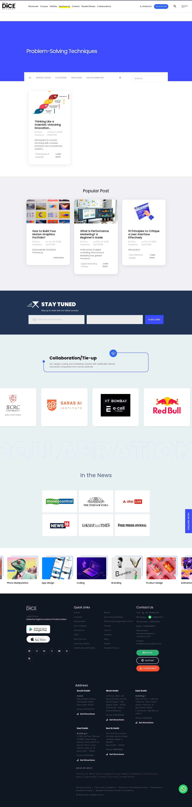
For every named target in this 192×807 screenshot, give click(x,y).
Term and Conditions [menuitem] (104, 787)
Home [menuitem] (77, 612)
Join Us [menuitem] (107, 630)
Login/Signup (147, 668)
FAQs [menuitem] (76, 634)
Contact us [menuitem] (79, 630)
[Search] (162, 78)
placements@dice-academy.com (146, 635)
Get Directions (87, 714)
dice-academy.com (94, 794)
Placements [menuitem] (79, 621)
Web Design (76, 77)
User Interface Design (136, 256)
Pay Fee (148, 652)
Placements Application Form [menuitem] (118, 621)
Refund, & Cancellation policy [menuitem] (133, 787)
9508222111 (157, 617)
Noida (99, 773)
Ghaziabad (135, 773)
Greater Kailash (127, 776)
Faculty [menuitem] (107, 625)
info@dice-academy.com (149, 643)
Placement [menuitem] (33, 15)
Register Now (161, 15)
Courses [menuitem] (44, 15)
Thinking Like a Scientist (42, 155)
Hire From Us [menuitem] (64, 15)
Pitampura (81, 773)
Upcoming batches (140, 4)
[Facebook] (29, 651)
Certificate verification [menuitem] (84, 647)
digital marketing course (89, 265)
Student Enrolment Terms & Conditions (115, 790)
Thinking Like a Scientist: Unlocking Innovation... (48, 125)
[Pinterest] (29, 659)
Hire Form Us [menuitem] (80, 639)
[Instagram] (37, 651)
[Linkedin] (67, 651)
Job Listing (86, 4)
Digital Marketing (95, 77)
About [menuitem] (107, 612)
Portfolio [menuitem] (53, 15)
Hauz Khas (113, 776)
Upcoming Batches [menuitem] (113, 617)
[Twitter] (52, 651)
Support (147, 660)
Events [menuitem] (107, 643)
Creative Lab (120, 4)
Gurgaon (108, 773)
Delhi (145, 773)
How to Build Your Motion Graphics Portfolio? (44, 234)
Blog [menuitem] (106, 639)
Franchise (103, 4)
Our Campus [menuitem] (80, 625)
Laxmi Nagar (121, 773)
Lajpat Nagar (90, 776)
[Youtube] (59, 651)
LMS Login (185, 4)
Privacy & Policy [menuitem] (83, 787)
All (30, 77)
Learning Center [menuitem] (82, 643)
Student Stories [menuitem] (88, 15)
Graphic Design (43, 77)
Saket (91, 773)
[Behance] (44, 651)
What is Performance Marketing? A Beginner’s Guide (94, 234)
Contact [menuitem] (76, 15)
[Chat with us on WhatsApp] (183, 788)
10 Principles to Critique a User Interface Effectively (143, 234)
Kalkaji (102, 776)
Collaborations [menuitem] (104, 15)
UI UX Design (61, 77)
